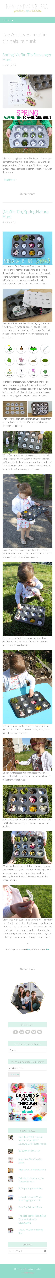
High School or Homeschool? (32, 1169)
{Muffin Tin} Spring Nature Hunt (26, 214)
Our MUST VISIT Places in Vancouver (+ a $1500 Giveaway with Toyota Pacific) (32, 1140)
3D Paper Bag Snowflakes (30, 1188)
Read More (9, 179)
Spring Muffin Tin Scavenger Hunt (27, 57)
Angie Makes (35, 1269)
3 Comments (27, 194)
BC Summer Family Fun (29, 1150)
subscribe (14, 1074)
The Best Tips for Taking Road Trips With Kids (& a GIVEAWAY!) (32, 1219)
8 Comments (27, 969)
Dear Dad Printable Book (30, 1207)
